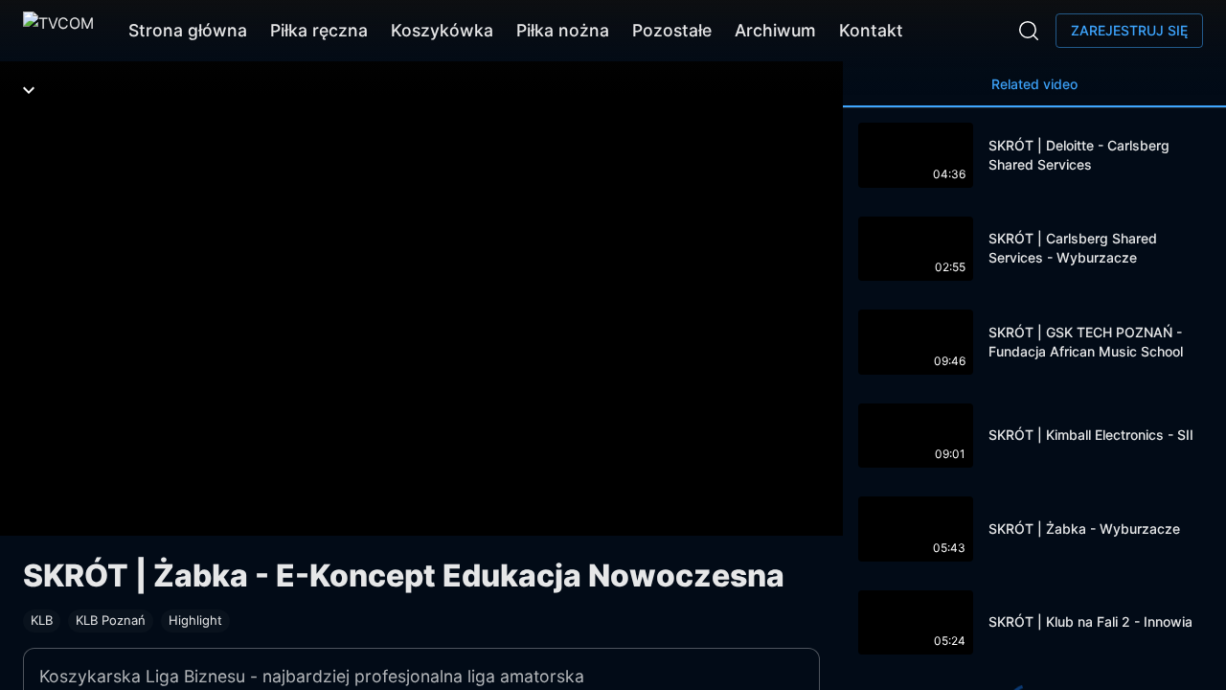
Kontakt (871, 30)
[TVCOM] (58, 31)
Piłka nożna (562, 30)
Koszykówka (442, 30)
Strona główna (187, 30)
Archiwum (775, 30)
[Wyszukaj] (1028, 30)
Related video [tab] (1034, 84)
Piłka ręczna (319, 30)
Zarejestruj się (1129, 30)
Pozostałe (672, 30)
